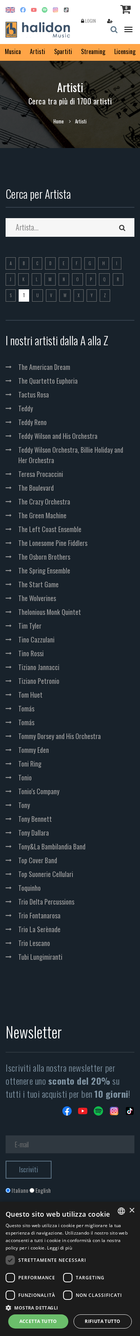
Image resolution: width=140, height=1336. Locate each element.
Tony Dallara (33, 832)
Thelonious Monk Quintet (49, 612)
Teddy (25, 408)
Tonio (25, 777)
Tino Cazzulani (36, 639)
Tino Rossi (31, 653)
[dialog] (70, 1269)
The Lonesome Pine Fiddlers (52, 543)
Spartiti (63, 51)
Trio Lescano (34, 943)
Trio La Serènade (39, 929)
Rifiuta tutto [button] (102, 1321)
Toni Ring (29, 763)
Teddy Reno (32, 422)
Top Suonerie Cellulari (45, 874)
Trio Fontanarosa (39, 915)
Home (58, 121)
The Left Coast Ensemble (49, 529)
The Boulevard (36, 488)
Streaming (93, 51)
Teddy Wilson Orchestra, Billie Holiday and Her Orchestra (70, 455)
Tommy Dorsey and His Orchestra (59, 736)
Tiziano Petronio (38, 681)
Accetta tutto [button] (38, 1321)
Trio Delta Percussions (46, 901)
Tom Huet (30, 695)
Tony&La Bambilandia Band (51, 846)
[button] (70, 1307)
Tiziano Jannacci (38, 667)
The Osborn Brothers (44, 557)
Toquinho (29, 888)
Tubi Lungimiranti (40, 957)
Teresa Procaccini (40, 474)
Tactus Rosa (33, 394)
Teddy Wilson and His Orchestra (57, 436)
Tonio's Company (38, 791)
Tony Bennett (35, 819)
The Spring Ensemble (44, 570)
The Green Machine (42, 515)
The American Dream (44, 367)
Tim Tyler (29, 626)
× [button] (131, 1210)
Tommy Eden (33, 750)
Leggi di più (59, 1248)
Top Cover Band (37, 860)
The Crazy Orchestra (44, 501)
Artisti (37, 51)
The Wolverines (37, 598)
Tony (24, 805)
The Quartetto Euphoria (48, 381)
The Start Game (38, 584)
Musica (13, 51)
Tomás (26, 708)
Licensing (125, 51)
